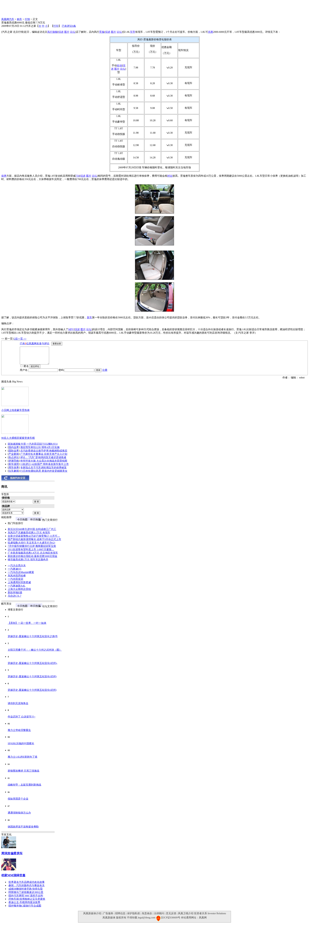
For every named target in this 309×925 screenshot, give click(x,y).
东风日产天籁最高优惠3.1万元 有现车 (29, 532)
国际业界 (14, 450)
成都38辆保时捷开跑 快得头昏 (26, 888)
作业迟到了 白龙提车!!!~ (21, 716)
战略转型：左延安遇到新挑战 (24, 784)
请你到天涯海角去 (18, 703)
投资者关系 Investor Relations (210, 913)
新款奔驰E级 (15, 592)
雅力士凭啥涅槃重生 (19, 730)
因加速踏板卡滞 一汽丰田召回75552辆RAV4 (32, 444)
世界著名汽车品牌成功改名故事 (27, 882)
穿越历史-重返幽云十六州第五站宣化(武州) (32, 676)
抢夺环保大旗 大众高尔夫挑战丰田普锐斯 (43, 460)
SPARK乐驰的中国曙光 (21, 743)
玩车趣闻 (14, 470)
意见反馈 (171, 913)
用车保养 (14, 467)
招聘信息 (120, 913)
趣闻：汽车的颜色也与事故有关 (27, 885)
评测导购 (14, 460)
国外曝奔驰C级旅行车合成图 (25, 905)
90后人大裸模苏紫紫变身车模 (18, 438)
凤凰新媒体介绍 (92, 913)
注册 (104, 370)
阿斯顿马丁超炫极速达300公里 (26, 892)
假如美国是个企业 (18, 798)
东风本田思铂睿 (17, 575)
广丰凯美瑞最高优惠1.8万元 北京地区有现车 (33, 552)
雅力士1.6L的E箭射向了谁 (22, 756)
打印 (56, 26)
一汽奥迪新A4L (16, 585)
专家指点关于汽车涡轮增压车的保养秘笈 (43, 467)
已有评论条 (69, 26)
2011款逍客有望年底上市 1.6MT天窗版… (31, 549)
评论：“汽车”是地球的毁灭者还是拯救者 (43, 457)
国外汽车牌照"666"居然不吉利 (26, 895)
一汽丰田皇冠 (15, 579)
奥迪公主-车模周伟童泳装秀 (24, 902)
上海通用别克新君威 (19, 582)
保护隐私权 (133, 913)
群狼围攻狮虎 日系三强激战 (23, 770)
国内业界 (14, 447)
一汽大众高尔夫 (17, 565)
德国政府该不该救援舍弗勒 (23, 826)
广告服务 (108, 913)
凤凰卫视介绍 (185, 913)
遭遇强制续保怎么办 (19, 812)
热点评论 (14, 457)
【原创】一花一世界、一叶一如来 (27, 623)
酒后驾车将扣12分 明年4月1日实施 (40, 447)
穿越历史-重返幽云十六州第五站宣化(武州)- (32, 663)
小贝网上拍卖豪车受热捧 (15, 410)
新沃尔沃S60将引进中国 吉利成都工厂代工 (32, 529)
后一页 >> (20, 338)
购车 (19, 19)
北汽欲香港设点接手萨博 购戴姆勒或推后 (43, 450)
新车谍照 (14, 464)
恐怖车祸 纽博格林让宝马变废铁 (27, 899)
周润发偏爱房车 (12, 853)
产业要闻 (14, 454)
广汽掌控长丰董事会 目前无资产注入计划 (43, 454)
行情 (27, 19)
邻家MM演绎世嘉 (13, 875)
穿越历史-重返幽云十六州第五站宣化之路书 (32, 636)
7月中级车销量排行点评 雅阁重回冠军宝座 (32, 546)
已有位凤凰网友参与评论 (34, 343)
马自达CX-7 (14, 595)
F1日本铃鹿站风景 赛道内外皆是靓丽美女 (43, 470)
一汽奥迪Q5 (14, 568)
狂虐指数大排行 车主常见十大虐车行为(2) (31, 542)
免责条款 (147, 913)
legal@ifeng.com (146, 917)
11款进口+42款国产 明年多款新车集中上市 (44, 464)
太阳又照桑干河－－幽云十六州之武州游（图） (35, 649)
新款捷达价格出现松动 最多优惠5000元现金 (32, 556)
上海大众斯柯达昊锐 (19, 589)
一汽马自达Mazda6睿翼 (21, 572)
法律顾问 (159, 913)
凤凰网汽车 (7, 19)
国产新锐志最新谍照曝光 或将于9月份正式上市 (34, 539)
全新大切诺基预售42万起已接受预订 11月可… (34, 536)
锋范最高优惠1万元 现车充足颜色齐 (28, 559)
